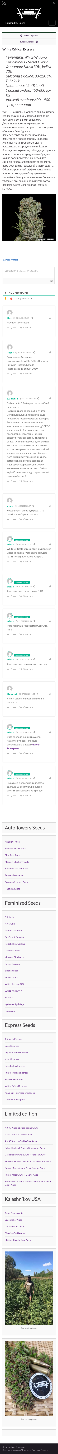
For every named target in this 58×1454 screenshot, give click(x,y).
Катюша (9, 997)
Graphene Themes (40, 1450)
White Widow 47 (13, 990)
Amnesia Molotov (13, 930)
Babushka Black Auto (15, 848)
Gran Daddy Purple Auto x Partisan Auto (25, 1154)
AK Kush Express (13, 1039)
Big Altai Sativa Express (16, 1052)
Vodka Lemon (11, 977)
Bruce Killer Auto (13, 1219)
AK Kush (9, 917)
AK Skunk (10, 923)
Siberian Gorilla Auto (15, 1233)
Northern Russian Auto (16, 868)
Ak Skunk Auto (12, 841)
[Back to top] (51, 1447)
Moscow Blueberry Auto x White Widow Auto (28, 1161)
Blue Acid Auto (12, 855)
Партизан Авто (12, 888)
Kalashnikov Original (15, 943)
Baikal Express (31, 35)
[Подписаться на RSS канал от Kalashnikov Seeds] (4, 2)
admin (10, 544)
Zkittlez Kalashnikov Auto (18, 1240)
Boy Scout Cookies (14, 937)
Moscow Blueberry (14, 957)
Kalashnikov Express (15, 1066)
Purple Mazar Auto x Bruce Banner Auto (25, 1168)
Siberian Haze (11, 970)
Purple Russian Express (16, 1072)
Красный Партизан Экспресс (20, 1092)
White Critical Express (16, 1086)
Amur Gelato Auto (14, 1213)
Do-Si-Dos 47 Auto (14, 1226)
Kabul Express (27, 41)
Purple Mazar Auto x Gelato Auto (21, 1174)
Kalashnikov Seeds (15, 22)
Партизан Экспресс (15, 1099)
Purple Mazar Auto (14, 875)
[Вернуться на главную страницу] (29, 13)
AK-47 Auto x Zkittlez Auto (19, 1134)
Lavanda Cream (12, 950)
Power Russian (12, 964)
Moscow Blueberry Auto (17, 861)
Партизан (10, 1010)
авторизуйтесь (10, 259)
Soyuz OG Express (14, 1079)
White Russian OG (14, 984)
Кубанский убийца (14, 1004)
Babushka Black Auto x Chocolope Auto (25, 1148)
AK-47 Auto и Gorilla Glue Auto (21, 1141)
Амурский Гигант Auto (16, 882)
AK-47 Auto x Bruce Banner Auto (22, 1127)
